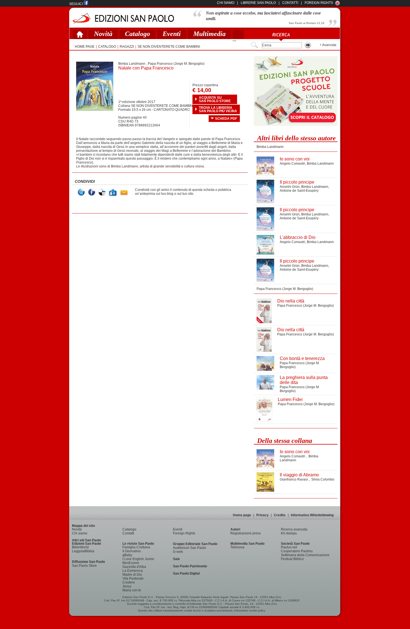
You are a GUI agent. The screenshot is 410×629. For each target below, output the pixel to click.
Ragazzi (127, 47)
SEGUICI (76, 4)
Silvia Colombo (322, 479)
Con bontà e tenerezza (302, 358)
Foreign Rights (319, 3)
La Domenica (132, 571)
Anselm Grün (290, 187)
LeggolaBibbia (83, 551)
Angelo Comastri (292, 163)
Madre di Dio (132, 575)
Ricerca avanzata (294, 529)
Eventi (172, 33)
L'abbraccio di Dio (297, 237)
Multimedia (209, 33)
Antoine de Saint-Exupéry (299, 191)
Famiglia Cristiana (136, 547)
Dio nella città (290, 301)
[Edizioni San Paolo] (123, 18)
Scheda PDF (226, 119)
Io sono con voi (295, 159)
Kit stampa (289, 533)
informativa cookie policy (249, 610)
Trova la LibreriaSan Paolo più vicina (218, 109)
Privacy (262, 515)
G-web (178, 552)
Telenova (237, 547)
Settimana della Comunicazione (305, 555)
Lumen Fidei (290, 399)
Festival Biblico (292, 559)
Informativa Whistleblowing (312, 515)
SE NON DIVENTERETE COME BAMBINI (169, 47)
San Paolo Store (84, 566)
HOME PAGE (85, 47)
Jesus (126, 586)
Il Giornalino (131, 551)
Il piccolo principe (297, 182)
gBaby (127, 555)
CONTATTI (290, 3)
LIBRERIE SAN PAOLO (258, 3)
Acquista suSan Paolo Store (215, 99)
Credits (280, 515)
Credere (128, 582)
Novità (103, 33)
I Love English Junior (138, 559)
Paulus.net (289, 547)
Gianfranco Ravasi (294, 479)
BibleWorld (80, 547)
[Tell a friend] (124, 193)
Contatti (128, 533)
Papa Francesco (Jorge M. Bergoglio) (176, 64)
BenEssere (130, 563)
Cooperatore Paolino (297, 551)
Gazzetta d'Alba (134, 567)
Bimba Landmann (131, 64)
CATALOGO (107, 47)
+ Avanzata (328, 45)
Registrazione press (245, 533)
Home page (242, 515)
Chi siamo (79, 533)
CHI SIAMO (225, 3)
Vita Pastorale (133, 578)
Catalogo (137, 33)
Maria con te (131, 590)
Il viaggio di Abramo (299, 474)
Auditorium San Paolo (189, 548)
